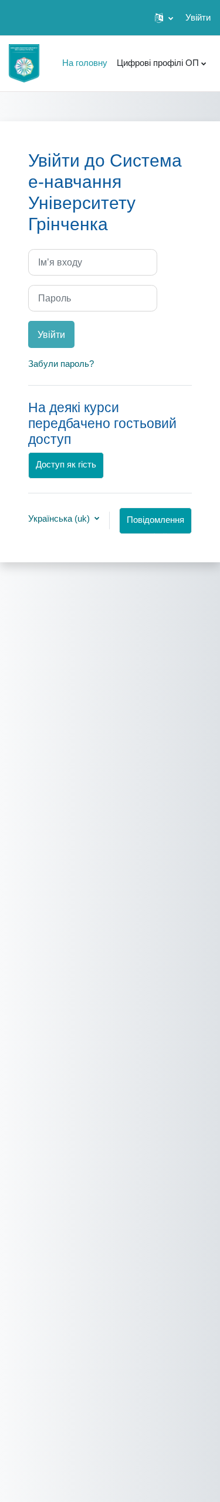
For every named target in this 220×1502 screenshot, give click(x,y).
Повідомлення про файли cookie (155, 524)
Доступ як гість (66, 464)
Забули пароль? (61, 364)
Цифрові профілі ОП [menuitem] (158, 63)
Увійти (198, 17)
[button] (164, 17)
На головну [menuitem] (84, 63)
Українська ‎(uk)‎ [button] (60, 518)
